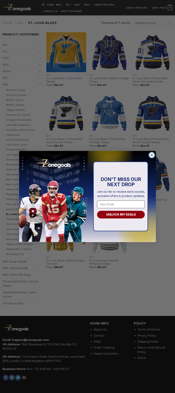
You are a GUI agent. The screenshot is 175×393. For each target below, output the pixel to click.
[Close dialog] (151, 155)
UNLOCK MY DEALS (121, 214)
